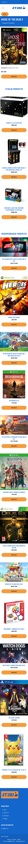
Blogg (5, 818)
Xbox (17, 68)
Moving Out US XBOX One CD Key (14, 584)
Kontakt (14, 839)
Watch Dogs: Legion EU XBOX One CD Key (14, 665)
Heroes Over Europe (14, 317)
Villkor (19, 839)
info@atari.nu (4, 2)
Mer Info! (14, 76)
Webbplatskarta (20, 841)
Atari (5, 809)
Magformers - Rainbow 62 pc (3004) (14, 629)
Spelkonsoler (11, 68)
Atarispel (6, 815)
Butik (4, 14)
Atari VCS (6, 812)
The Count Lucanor (14, 718)
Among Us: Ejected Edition (14, 123)
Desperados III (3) (14, 400)
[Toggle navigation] (3, 8)
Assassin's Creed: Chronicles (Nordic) (14, 492)
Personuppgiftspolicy (9, 841)
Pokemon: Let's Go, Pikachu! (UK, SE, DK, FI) (14, 770)
